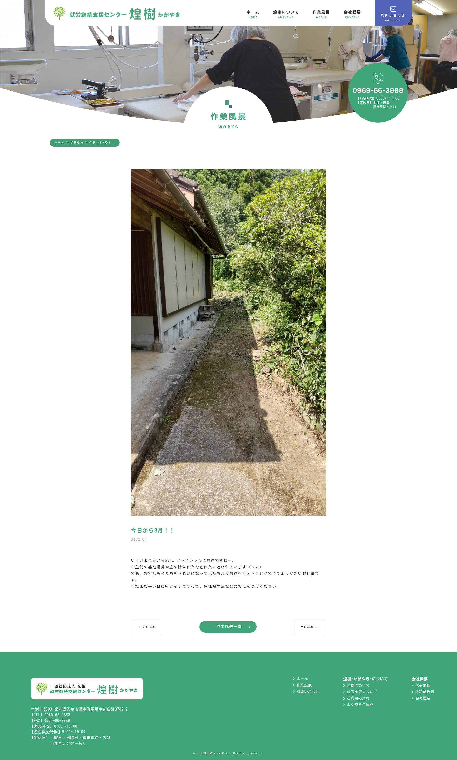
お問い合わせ (308, 691)
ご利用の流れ (358, 698)
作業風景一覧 (229, 626)
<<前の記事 (146, 627)
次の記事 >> (310, 627)
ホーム (60, 142)
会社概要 (423, 698)
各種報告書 (424, 692)
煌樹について (358, 685)
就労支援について (362, 692)
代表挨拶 (423, 685)
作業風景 (304, 685)
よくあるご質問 (360, 704)
